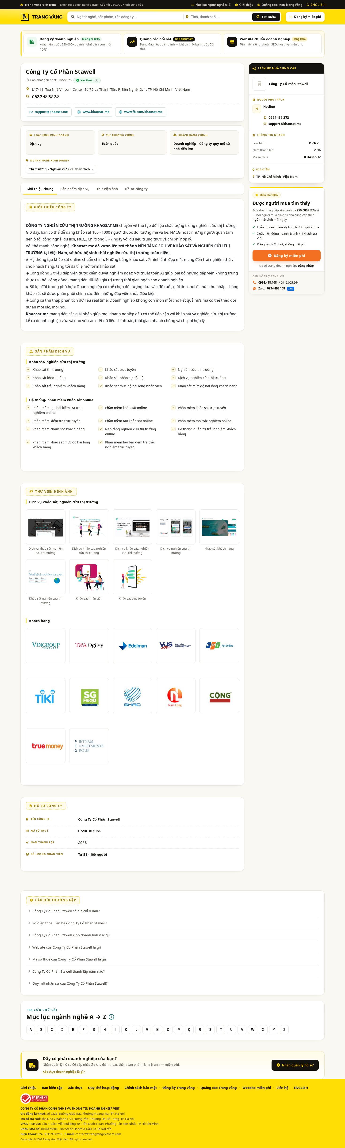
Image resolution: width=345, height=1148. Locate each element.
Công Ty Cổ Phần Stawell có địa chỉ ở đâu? (66, 910)
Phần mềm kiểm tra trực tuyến (56, 421)
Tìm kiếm (268, 17)
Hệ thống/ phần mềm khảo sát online (61, 400)
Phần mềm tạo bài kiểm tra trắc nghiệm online (57, 410)
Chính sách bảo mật (141, 1087)
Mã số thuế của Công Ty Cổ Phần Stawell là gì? (69, 959)
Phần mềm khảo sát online (126, 407)
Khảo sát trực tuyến (120, 369)
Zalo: (275, 288)
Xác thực (75, 1087)
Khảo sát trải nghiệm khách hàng (59, 386)
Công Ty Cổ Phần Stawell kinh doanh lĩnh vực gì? (71, 935)
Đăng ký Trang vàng (178, 1087)
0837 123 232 (278, 118)
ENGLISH (318, 5)
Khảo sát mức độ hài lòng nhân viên (133, 386)
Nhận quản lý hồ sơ (298, 1065)
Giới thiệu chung (40, 189)
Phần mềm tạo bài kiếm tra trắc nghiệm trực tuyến (130, 444)
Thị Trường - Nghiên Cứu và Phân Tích (59, 169)
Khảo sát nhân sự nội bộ (124, 377)
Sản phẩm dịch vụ (75, 189)
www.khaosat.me (96, 112)
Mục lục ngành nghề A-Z (213, 5)
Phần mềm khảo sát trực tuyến (202, 407)
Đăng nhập (306, 266)
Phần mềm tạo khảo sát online (129, 421)
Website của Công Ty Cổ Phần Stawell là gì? (66, 947)
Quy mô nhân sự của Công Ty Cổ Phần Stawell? (69, 983)
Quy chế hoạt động (103, 1087)
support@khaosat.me (51, 112)
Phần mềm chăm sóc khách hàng (59, 429)
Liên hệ (282, 1087)
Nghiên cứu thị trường (196, 369)
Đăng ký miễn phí (307, 17)
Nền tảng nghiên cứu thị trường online (130, 431)
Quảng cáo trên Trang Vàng (281, 5)
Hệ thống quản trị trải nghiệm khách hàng (207, 431)
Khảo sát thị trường (48, 369)
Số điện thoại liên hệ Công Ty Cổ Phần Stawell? (69, 923)
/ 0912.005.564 (278, 282)
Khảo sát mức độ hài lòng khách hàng (208, 386)
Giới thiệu (246, 5)
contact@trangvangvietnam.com (98, 1134)
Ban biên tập (52, 1087)
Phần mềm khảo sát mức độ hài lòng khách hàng (61, 444)
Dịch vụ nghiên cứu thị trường (202, 377)
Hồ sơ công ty (136, 189)
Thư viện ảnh (107, 189)
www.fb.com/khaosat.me (143, 112)
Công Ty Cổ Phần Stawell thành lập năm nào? (68, 971)
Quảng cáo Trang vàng (218, 1087)
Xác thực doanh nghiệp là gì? (64, 1072)
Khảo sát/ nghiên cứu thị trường (57, 361)
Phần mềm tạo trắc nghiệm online (205, 421)
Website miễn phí (256, 1087)
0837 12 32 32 (45, 96)
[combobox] (129, 16)
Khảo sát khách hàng (49, 377)
